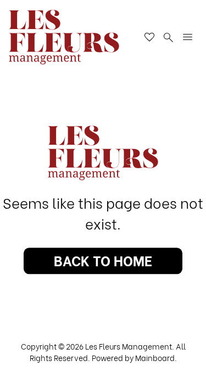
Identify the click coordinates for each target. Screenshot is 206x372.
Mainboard (155, 357)
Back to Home (103, 260)
